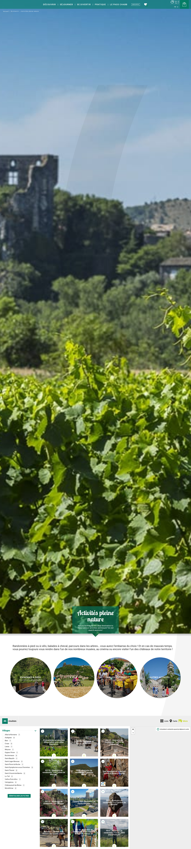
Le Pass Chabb (118, 4)
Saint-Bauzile (11, 759)
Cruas (8, 744)
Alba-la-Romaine (12, 735)
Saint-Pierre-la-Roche (14, 764)
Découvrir (49, 4)
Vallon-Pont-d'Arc (12, 779)
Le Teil (8, 776)
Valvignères (10, 782)
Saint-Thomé (11, 770)
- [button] (133, 732)
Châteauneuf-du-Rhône (14, 785)
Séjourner (66, 4)
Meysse (9, 750)
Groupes (135, 4)
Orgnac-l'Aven (11, 753)
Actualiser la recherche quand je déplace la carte (174, 729)
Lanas (8, 747)
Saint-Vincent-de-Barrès (15, 773)
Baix (8, 741)
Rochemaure (11, 756)
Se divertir (84, 4)
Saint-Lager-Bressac (13, 762)
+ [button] (133, 729)
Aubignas (9, 738)
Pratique (100, 4)
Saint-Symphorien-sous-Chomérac (19, 767)
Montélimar (10, 788)
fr (175, 7)
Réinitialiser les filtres (19, 796)
